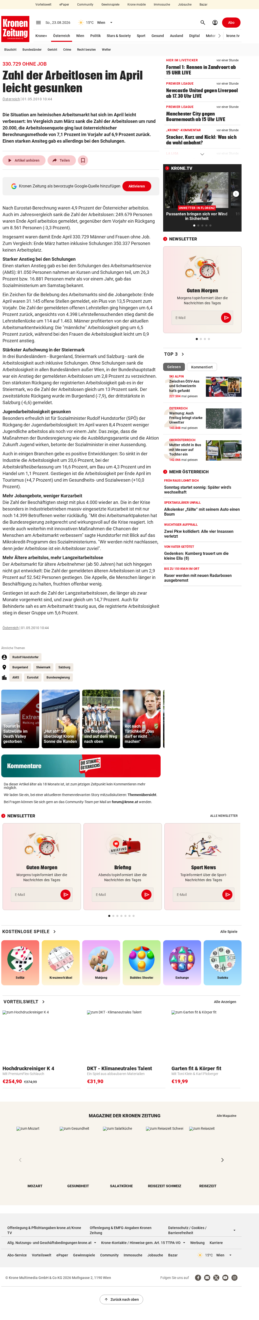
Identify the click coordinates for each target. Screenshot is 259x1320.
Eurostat (32, 677)
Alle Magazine (226, 1116)
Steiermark (43, 667)
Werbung (197, 1243)
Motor (210, 36)
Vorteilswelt (43, 4)
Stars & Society (119, 36)
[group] (20, 719)
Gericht (52, 49)
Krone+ (41, 36)
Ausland (176, 36)
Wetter (106, 49)
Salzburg (64, 667)
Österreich (61, 36)
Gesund (158, 36)
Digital (194, 36)
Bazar (203, 4)
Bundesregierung (58, 677)
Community (85, 4)
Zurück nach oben (121, 1299)
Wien (80, 36)
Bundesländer (32, 49)
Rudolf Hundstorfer (25, 657)
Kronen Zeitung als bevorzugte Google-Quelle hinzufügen (82, 186)
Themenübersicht (142, 795)
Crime (67, 49)
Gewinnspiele (110, 4)
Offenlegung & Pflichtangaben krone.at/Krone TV (44, 1230)
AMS (15, 677)
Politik (95, 36)
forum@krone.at (125, 802)
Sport (141, 36)
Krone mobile (136, 4)
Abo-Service (17, 1255)
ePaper (64, 4)
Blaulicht (10, 49)
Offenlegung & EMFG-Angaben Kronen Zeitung (121, 1230)
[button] (220, 36)
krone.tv (233, 36)
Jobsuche (184, 4)
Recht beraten (86, 49)
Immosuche (162, 4)
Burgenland (20, 667)
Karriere (216, 1243)
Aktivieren (136, 186)
